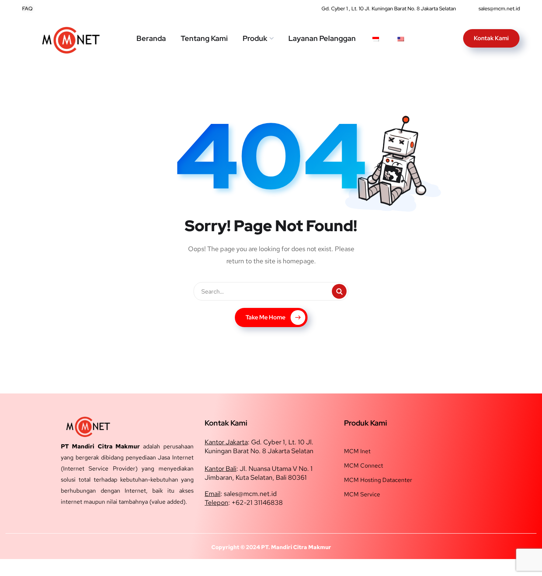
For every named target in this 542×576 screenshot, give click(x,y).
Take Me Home (265, 317)
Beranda (151, 38)
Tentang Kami (204, 38)
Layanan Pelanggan (322, 38)
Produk (255, 38)
